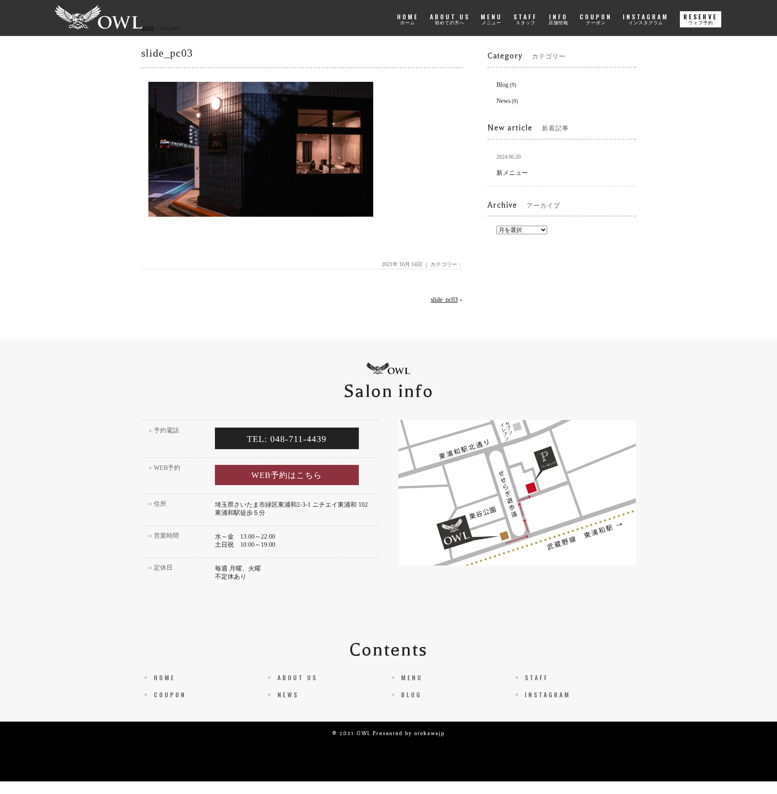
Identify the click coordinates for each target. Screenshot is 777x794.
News (503, 101)
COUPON (596, 18)
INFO (558, 18)
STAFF (525, 18)
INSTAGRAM (646, 18)
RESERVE (700, 18)
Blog (502, 84)
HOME (408, 18)
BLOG (411, 694)
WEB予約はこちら (286, 475)
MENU (491, 18)
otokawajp (429, 733)
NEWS (288, 694)
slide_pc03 (444, 299)
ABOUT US (450, 18)
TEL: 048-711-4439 (286, 439)
